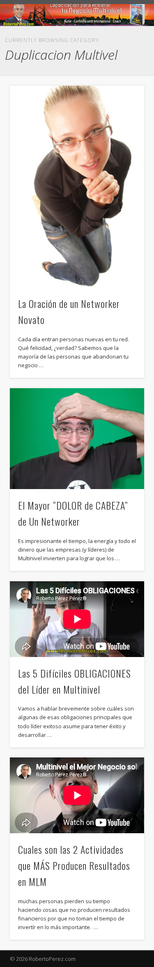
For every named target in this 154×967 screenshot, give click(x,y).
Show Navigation (117, 75)
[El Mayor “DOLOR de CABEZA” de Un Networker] (77, 438)
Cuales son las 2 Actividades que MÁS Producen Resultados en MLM (74, 865)
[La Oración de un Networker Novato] (77, 186)
